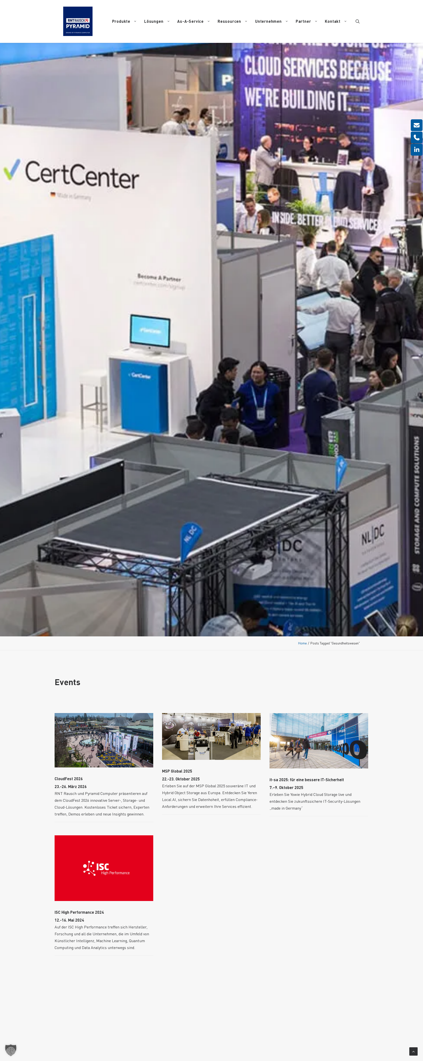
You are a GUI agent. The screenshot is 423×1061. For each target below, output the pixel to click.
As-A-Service (190, 21)
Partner (303, 21)
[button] (357, 21)
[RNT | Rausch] (78, 21)
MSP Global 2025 (177, 771)
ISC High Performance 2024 (79, 912)
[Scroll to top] (413, 1050)
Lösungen (153, 21)
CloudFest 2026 (69, 778)
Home (302, 643)
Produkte (121, 21)
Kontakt (333, 21)
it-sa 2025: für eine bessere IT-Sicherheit (307, 779)
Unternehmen (268, 21)
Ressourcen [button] (229, 21)
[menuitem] (124, 21)
